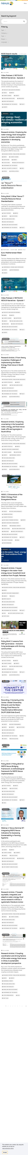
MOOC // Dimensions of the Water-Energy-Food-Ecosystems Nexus (11, 497)
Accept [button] (5, 1152)
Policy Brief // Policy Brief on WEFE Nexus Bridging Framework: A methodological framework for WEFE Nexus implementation (12, 769)
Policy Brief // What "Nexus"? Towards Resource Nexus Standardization (12, 198)
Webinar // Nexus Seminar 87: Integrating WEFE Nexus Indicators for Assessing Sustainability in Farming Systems (12, 833)
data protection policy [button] (8, 1148)
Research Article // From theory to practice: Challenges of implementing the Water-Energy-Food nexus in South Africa (13, 362)
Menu (25, 3)
